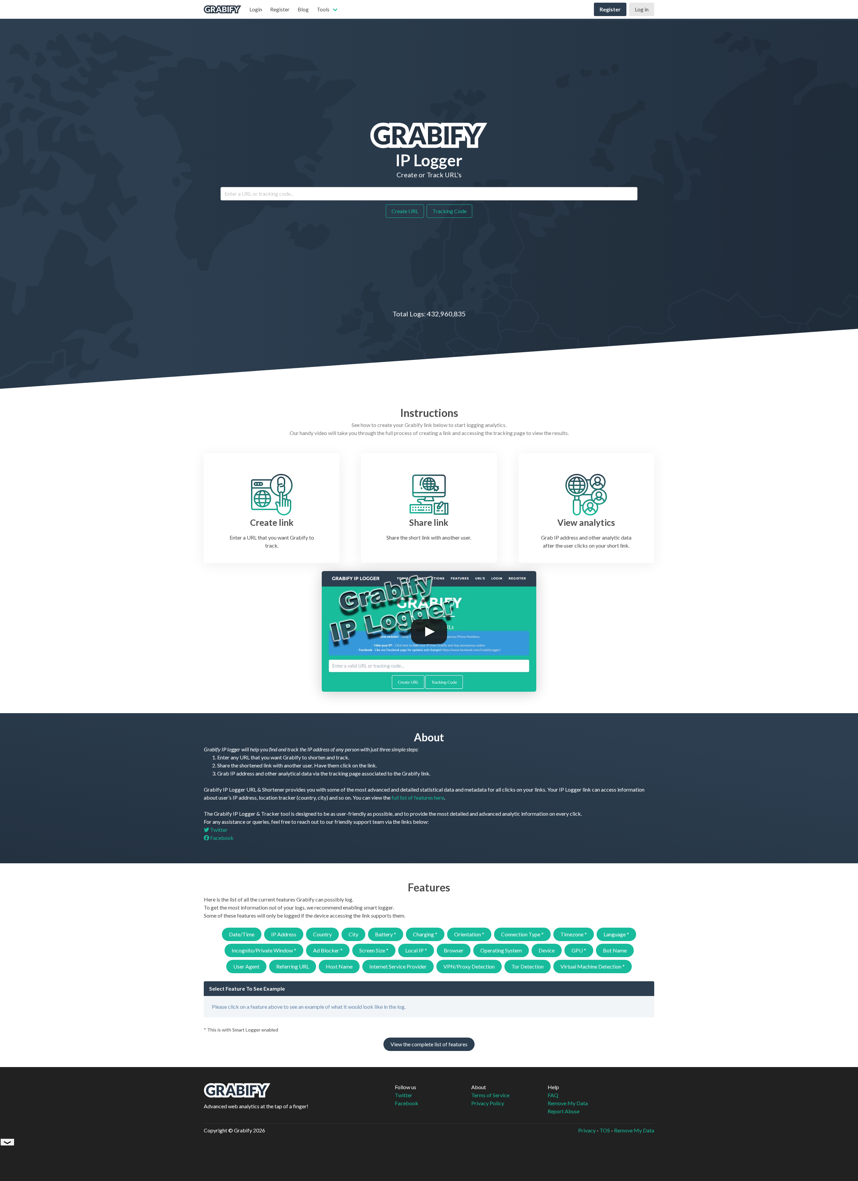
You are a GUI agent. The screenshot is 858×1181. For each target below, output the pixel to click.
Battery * (385, 934)
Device (547, 950)
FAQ (553, 1095)
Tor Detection (527, 966)
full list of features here (417, 797)
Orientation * (469, 934)
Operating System (501, 950)
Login (255, 9)
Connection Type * (522, 934)
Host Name (339, 966)
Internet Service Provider (398, 966)
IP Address (283, 934)
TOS (605, 1130)
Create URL (404, 211)
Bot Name (615, 950)
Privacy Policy (487, 1103)
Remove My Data (568, 1103)
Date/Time (241, 934)
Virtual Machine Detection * (592, 966)
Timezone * (573, 934)
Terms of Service (490, 1095)
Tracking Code (449, 211)
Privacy (587, 1130)
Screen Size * (373, 950)
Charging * (425, 934)
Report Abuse (563, 1111)
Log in (642, 9)
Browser (454, 950)
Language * (616, 934)
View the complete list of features (429, 1044)
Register (280, 9)
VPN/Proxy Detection (469, 966)
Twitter (218, 829)
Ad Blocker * (328, 950)
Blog (303, 9)
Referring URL (292, 966)
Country (322, 934)
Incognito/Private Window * (264, 950)
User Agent (246, 966)
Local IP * (416, 950)
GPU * (578, 950)
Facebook (221, 837)
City (353, 934)
